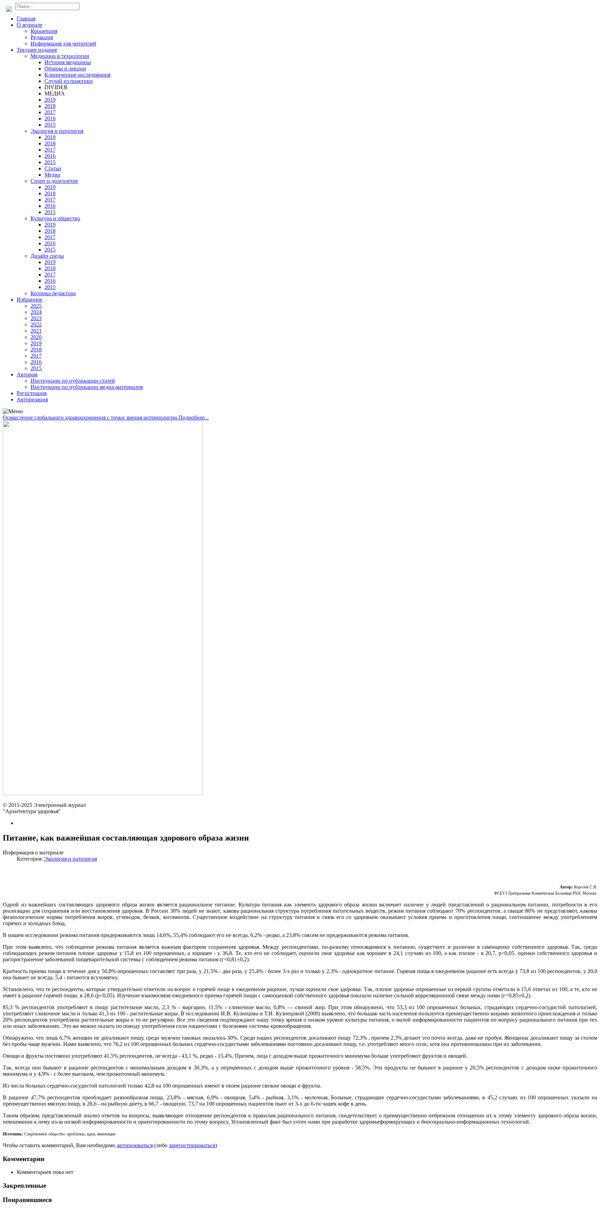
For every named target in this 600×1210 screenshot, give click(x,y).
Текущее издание (37, 50)
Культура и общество (55, 218)
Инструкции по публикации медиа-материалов (87, 387)
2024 (36, 312)
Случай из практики (68, 81)
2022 (36, 324)
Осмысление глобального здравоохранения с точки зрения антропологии (90, 417)
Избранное (29, 299)
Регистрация (32, 393)
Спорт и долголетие (54, 181)
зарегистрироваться (192, 1145)
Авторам (27, 374)
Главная (26, 19)
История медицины (67, 62)
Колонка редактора (53, 293)
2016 (50, 118)
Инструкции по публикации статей (73, 381)
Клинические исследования (77, 75)
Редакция (42, 37)
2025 (36, 306)
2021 (36, 331)
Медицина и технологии (60, 56)
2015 (50, 125)
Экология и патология (57, 131)
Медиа (52, 175)
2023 (36, 318)
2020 (36, 337)
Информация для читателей (63, 43)
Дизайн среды (47, 256)
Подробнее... (193, 417)
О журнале (29, 25)
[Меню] (13, 411)
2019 (50, 100)
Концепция (44, 31)
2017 (50, 112)
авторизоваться (135, 1145)
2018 (50, 106)
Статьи (52, 168)
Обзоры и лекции (65, 68)
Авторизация (32, 399)
